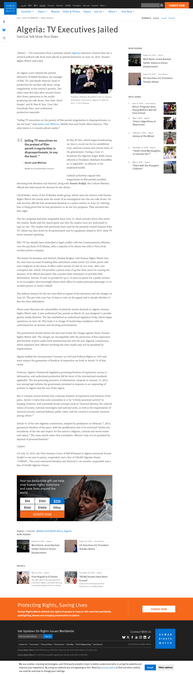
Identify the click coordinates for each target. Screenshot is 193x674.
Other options (166, 667)
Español (95, 5)
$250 (57, 501)
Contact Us (23, 644)
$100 (42, 501)
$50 (27, 501)
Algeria (68, 531)
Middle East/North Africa (49, 531)
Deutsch (59, 5)
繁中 (36, 5)
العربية (23, 5)
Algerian (75, 52)
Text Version (98, 644)
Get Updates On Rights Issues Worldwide (46, 631)
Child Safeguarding (83, 644)
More (104, 5)
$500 (27, 507)
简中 (30, 5)
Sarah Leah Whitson (48, 124)
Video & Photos (71, 11)
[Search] (162, 5)
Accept (150, 667)
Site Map (70, 644)
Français (51, 5)
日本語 (68, 5)
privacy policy (108, 667)
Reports (55, 11)
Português (77, 5)
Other (57, 507)
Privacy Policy (46, 644)
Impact (87, 11)
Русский (86, 5)
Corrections (34, 644)
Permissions (59, 644)
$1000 (42, 507)
